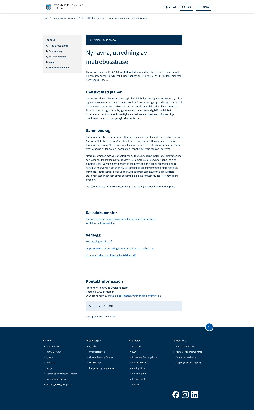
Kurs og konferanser (56, 379)
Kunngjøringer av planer (65, 18)
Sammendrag (55, 51)
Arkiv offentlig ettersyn (93, 18)
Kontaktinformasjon (59, 67)
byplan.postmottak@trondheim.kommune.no (135, 296)
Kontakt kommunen (185, 346)
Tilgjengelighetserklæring (188, 362)
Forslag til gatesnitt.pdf (99, 241)
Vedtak (90, 223)
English (135, 384)
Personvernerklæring (186, 357)
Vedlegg (53, 62)
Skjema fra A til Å (140, 362)
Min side (173, 7)
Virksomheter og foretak (101, 357)
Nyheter (50, 357)
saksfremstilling (106, 223)
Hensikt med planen (59, 45)
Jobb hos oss (52, 346)
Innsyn (49, 368)
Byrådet (93, 346)
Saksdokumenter (57, 56)
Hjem (45, 18)
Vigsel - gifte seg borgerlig (58, 384)
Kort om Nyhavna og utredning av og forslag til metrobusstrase (121, 219)
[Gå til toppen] (209, 327)
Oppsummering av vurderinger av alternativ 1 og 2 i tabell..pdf (120, 248)
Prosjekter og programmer (102, 368)
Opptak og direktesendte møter (61, 373)
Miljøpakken (95, 362)
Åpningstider (138, 368)
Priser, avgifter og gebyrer (145, 357)
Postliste (50, 362)
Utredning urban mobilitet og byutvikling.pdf (111, 255)
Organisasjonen (97, 351)
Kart (134, 351)
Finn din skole (139, 379)
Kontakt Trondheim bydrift (189, 351)
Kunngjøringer (53, 351)
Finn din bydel (139, 373)
